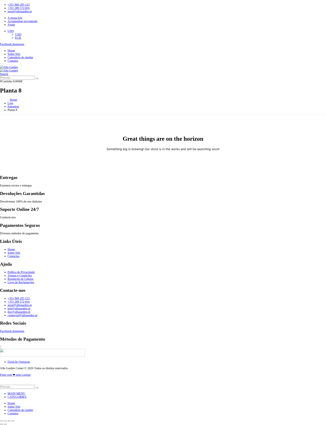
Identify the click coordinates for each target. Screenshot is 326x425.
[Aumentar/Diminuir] (1, 420)
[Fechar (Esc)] (12, 420)
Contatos (13, 60)
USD (11, 31)
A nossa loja (15, 17)
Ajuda (11, 24)
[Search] (37, 78)
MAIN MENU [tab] (16, 393)
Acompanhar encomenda (22, 21)
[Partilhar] (9, 420)
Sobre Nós (14, 54)
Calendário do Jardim (20, 57)
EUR (18, 37)
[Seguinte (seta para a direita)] (5, 424)
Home (11, 50)
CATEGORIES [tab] (17, 396)
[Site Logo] (9, 67)
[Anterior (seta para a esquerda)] (1, 424)
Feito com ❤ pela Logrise (15, 374)
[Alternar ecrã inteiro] (5, 420)
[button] (4, 74)
